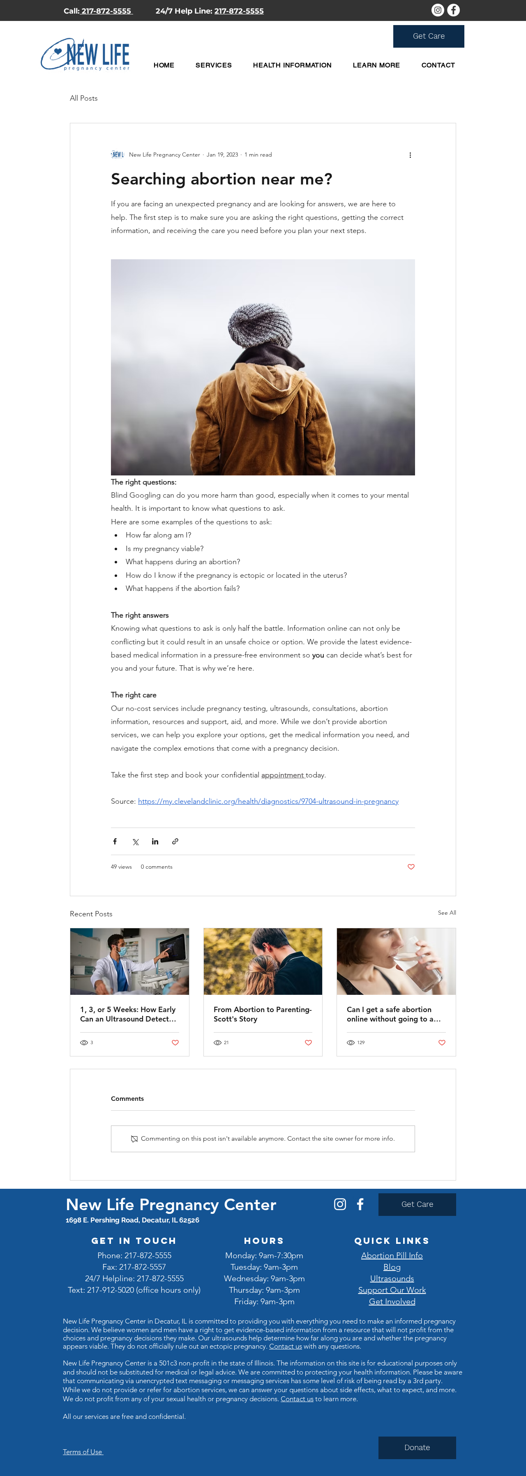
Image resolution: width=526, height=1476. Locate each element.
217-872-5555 (106, 11)
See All (447, 912)
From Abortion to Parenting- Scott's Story (263, 1014)
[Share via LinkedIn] (155, 841)
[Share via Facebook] (115, 841)
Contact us (285, 1346)
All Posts (84, 98)
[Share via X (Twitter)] (135, 841)
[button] (214, 65)
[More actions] (410, 154)
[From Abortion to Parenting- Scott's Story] (263, 961)
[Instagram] (340, 1204)
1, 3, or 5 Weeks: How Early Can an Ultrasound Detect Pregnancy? (127, 1014)
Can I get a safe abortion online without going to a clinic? (390, 1014)
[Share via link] (175, 841)
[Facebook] (360, 1204)
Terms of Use (83, 1452)
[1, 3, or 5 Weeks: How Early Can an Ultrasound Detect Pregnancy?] (129, 961)
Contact (294, 1399)
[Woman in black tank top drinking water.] (396, 961)
